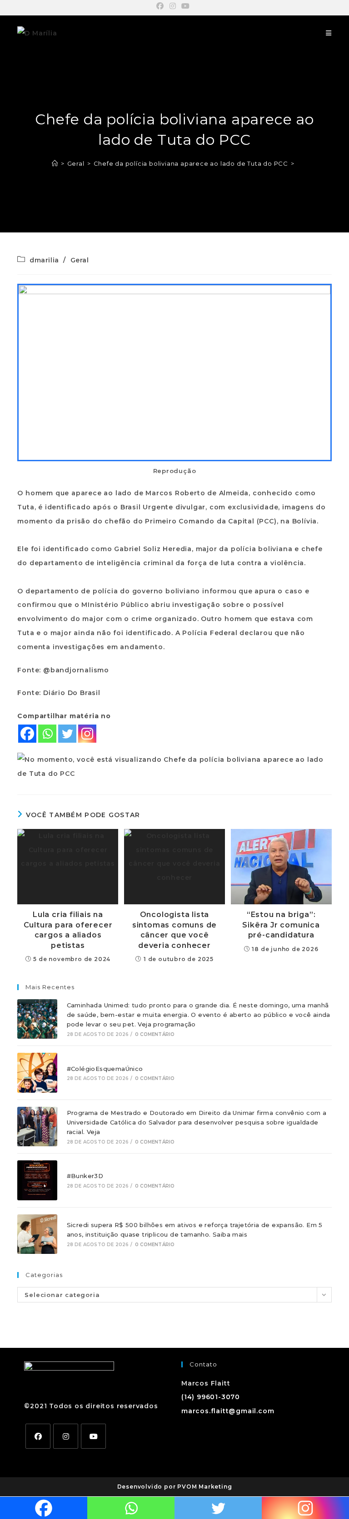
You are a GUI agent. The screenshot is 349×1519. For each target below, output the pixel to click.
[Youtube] (93, 1436)
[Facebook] (27, 734)
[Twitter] (67, 734)
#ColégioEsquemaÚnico (105, 1068)
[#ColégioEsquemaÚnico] (37, 1072)
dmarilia (44, 260)
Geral (79, 260)
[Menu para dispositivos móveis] (329, 33)
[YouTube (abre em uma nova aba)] (186, 6)
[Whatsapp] (47, 734)
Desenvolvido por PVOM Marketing (174, 1486)
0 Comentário (154, 1034)
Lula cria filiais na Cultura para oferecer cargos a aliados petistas (68, 929)
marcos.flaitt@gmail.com (227, 1411)
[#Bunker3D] (37, 1180)
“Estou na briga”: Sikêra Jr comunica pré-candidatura (280, 924)
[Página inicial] (55, 163)
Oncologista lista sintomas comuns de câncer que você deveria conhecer (174, 929)
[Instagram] (87, 734)
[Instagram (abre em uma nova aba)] (173, 6)
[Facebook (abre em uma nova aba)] (161, 6)
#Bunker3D (85, 1175)
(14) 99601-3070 (210, 1397)
